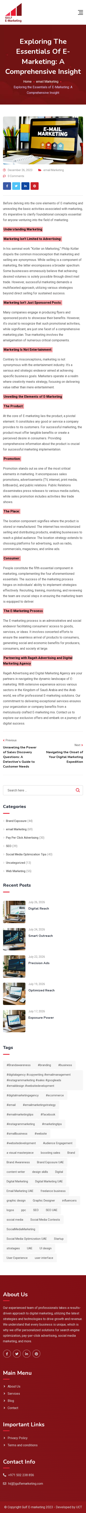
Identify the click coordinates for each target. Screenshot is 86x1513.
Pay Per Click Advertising (22, 837)
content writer (16, 1172)
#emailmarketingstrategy (39, 1105)
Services (14, 1393)
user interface (44, 1258)
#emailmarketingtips (20, 1114)
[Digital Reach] (14, 912)
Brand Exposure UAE (50, 1162)
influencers (69, 1200)
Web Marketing (15, 871)
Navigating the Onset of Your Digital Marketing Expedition (64, 757)
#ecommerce (55, 1095)
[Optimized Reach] (14, 993)
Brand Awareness (18, 1162)
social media (15, 1219)
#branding (44, 1065)
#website (41, 1133)
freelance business (53, 1191)
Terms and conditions (23, 1445)
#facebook (48, 1114)
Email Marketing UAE (20, 1191)
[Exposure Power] (14, 1021)
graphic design (16, 1200)
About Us (14, 1386)
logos (10, 1210)
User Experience (17, 1258)
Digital (59, 1172)
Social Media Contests (45, 1219)
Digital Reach (38, 908)
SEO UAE (51, 1210)
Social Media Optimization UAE (27, 1239)
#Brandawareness (19, 1065)
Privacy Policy (18, 1438)
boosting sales (50, 1153)
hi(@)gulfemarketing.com (25, 1484)
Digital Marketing (17, 1181)
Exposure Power (41, 1018)
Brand (71, 1153)
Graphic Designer (44, 1200)
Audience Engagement (57, 1143)
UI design (46, 1248)
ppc (23, 1210)
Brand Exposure (16, 821)
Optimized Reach (41, 990)
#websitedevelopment (21, 1143)
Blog (11, 1401)
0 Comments (16, 176)
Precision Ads (39, 963)
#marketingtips (52, 1124)
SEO (8, 846)
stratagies (13, 1248)
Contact (13, 1408)
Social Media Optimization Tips (26, 854)
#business (65, 1065)
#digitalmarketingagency (23, 1095)
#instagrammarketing (21, 1124)
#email (11, 1105)
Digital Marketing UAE (49, 1181)
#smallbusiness (17, 1133)
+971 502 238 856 (21, 1475)
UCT (79, 1507)
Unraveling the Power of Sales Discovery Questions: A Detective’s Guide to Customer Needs (19, 757)
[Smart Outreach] (14, 939)
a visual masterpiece (20, 1153)
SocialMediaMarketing (21, 1229)
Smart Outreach (40, 936)
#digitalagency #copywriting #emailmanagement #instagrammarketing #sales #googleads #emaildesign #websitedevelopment (39, 1080)
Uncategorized (15, 863)
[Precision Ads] (14, 966)
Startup (59, 1239)
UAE (29, 1248)
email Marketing (53, 170)
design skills (40, 1172)
